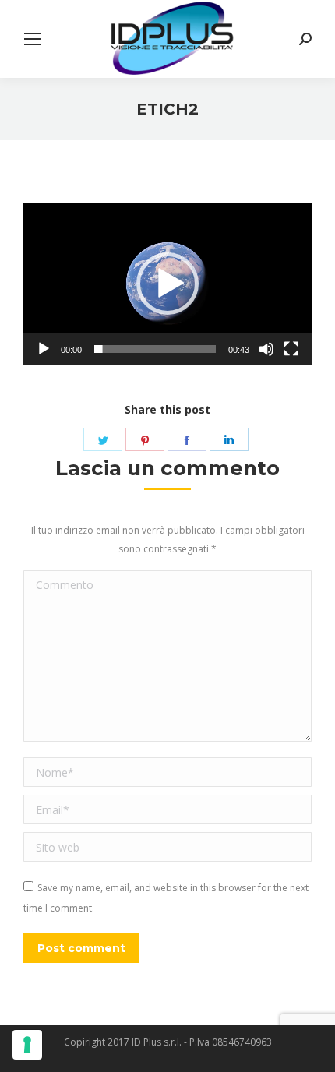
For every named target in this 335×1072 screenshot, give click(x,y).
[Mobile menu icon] (32, 39)
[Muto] (266, 349)
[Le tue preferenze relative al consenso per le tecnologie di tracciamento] (27, 1045)
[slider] (155, 349)
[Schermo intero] (291, 349)
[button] (167, 283)
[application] (167, 284)
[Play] (43, 349)
